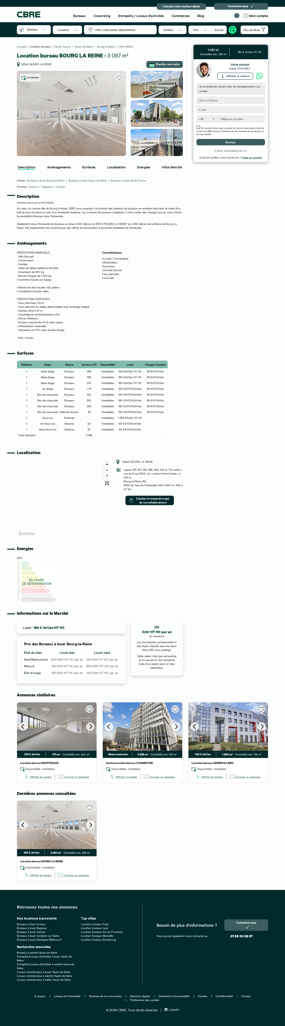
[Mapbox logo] (26, 533)
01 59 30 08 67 (241, 936)
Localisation (116, 167)
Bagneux (47, 187)
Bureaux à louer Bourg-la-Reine (46, 180)
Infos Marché (172, 167)
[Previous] (23, 726)
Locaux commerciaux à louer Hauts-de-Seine (43, 972)
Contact (246, 996)
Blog (200, 15)
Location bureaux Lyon (94, 928)
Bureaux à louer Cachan (31, 932)
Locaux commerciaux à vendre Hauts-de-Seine (44, 976)
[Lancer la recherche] (233, 29)
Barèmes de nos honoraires (105, 996)
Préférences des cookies (144, 1000)
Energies (143, 167)
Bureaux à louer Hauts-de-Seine (88, 180)
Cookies (202, 996)
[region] (64, 498)
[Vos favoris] (236, 15)
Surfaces (89, 167)
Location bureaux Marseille (97, 936)
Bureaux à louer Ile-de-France (128, 180)
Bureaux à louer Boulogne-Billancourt (39, 939)
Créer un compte (252, 157)
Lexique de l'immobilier (67, 996)
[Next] (90, 726)
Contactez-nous (238, 6)
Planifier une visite (168, 64)
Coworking (102, 15)
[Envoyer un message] (259, 76)
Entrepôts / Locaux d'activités (141, 15)
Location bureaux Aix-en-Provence (102, 932)
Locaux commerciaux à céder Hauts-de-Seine (44, 979)
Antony (33, 187)
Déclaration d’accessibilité (174, 996)
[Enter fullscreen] (107, 483)
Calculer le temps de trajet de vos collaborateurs (152, 500)
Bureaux (79, 15)
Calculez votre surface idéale (181, 6)
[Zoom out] (107, 470)
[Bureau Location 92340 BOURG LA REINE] (71, 113)
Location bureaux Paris (95, 924)
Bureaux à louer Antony (31, 924)
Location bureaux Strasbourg (98, 939)
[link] (38, 777)
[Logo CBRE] (41, 14)
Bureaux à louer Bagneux (32, 928)
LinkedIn (174, 1009)
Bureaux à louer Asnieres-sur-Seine (38, 936)
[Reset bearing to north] (107, 475)
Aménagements (59, 167)
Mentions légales (140, 996)
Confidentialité (224, 996)
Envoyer (230, 142)
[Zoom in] (107, 464)
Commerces (181, 15)
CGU (244, 150)
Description (26, 167)
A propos (40, 996)
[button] (36, 29)
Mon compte (258, 15)
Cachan (60, 187)
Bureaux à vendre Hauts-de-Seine (37, 952)
